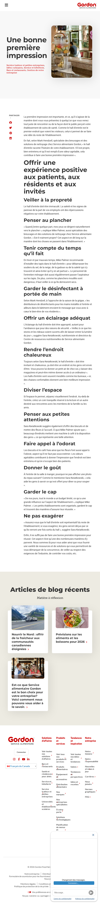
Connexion (21, 752)
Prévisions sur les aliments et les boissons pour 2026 (70, 638)
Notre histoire (88, 752)
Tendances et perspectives (76, 774)
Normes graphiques (90, 790)
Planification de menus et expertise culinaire (61, 829)
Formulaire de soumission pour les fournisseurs (30, 876)
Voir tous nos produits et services (61, 758)
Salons (74, 766)
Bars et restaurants (16, 70)
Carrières (89, 776)
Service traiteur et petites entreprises (25, 65)
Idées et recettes (75, 783)
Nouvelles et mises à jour (89, 769)
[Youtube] (23, 759)
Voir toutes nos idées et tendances (76, 758)
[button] (10, 122)
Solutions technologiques (61, 818)
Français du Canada (20, 766)
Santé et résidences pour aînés (47, 774)
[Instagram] (14, 759)
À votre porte (59, 810)
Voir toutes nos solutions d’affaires (47, 755)
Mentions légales (28, 884)
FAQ (87, 796)
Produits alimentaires (61, 767)
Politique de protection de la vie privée (31, 886)
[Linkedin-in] (28, 759)
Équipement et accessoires (61, 776)
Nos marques (60, 793)
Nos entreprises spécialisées (61, 802)
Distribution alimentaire (61, 785)
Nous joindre (88, 782)
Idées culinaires (15, 67)
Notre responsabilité (90, 760)
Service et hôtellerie (34, 67)
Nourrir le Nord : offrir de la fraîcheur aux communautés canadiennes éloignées (28, 642)
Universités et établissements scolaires (47, 805)
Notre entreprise (31, 874)
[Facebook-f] (19, 759)
